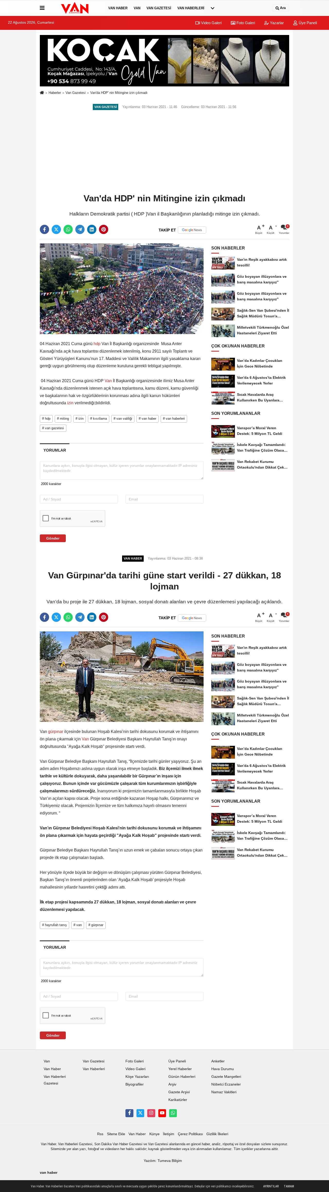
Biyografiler (134, 1084)
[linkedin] (91, 229)
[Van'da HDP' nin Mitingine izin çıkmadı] (122, 288)
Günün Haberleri (181, 1077)
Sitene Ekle (116, 1134)
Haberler (55, 93)
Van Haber (117, 8)
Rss (100, 1134)
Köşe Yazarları (137, 1077)
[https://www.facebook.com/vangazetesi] (129, 1113)
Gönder (52, 538)
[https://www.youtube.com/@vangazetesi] (162, 1113)
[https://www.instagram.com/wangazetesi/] (151, 1113)
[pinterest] (103, 229)
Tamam (289, 1186)
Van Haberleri (190, 8)
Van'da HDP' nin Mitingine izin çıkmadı (119, 93)
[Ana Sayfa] (42, 93)
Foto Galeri (245, 23)
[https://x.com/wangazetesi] (140, 1113)
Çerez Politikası (190, 1134)
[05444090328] (173, 1113)
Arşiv (172, 1084)
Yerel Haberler (180, 1069)
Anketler (218, 1061)
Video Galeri (211, 23)
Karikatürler (177, 1100)
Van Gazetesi (159, 8)
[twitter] (56, 229)
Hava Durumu (222, 1069)
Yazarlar (276, 23)
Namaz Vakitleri (223, 1092)
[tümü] (212, 8)
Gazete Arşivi (179, 1092)
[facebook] (44, 229)
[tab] (54, 450)
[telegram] (80, 229)
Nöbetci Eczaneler (226, 1084)
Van (137, 8)
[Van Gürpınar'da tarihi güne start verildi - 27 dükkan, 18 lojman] (122, 676)
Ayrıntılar (271, 1186)
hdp (97, 344)
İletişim (168, 1134)
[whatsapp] (68, 229)
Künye (154, 1134)
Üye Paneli (307, 23)
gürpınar (55, 731)
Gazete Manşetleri (226, 1077)
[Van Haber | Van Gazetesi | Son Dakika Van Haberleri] (75, 8)
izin (70, 403)
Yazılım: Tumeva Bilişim (163, 1161)
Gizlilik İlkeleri (217, 1134)
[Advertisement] (164, 152)
